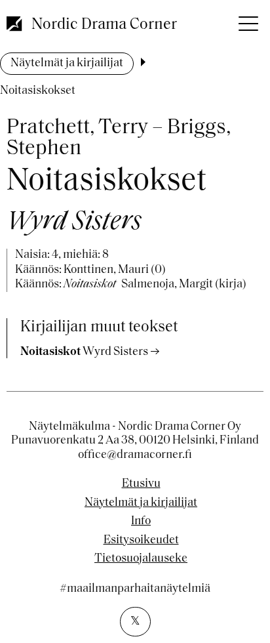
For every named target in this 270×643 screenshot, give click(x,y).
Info (141, 522)
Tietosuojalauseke (140, 559)
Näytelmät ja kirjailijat (66, 64)
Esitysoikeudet (141, 541)
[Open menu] (247, 19)
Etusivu (141, 484)
